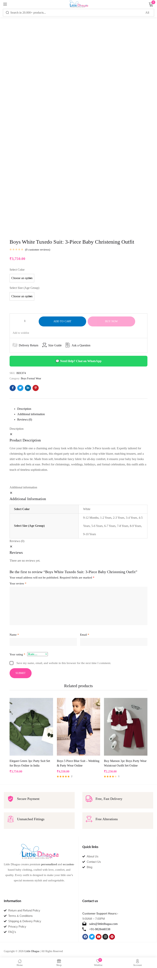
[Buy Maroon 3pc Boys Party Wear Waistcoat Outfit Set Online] (125, 727)
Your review (18, 583)
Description (24, 408)
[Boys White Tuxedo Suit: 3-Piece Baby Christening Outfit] (13, 388)
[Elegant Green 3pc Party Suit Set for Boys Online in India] (31, 727)
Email (84, 634)
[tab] (82, 409)
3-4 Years (131, 517)
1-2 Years (105, 517)
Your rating (17, 654)
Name (14, 634)
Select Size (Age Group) (24, 287)
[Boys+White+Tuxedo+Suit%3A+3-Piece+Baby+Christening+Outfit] (20, 388)
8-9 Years (135, 526)
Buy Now (111, 321)
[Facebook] (85, 937)
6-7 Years (109, 526)
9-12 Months (91, 517)
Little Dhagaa (32, 951)
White (86, 509)
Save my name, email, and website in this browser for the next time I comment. (63, 663)
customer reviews (37, 249)
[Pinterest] (112, 937)
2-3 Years (118, 517)
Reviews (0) (24, 419)
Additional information (31, 414)
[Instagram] (105, 937)
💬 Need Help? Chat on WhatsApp (78, 361)
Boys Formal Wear (31, 378)
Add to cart (62, 321)
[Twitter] (92, 937)
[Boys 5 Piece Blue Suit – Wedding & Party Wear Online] (78, 727)
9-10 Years (89, 534)
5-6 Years (97, 526)
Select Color (17, 269)
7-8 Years (122, 526)
